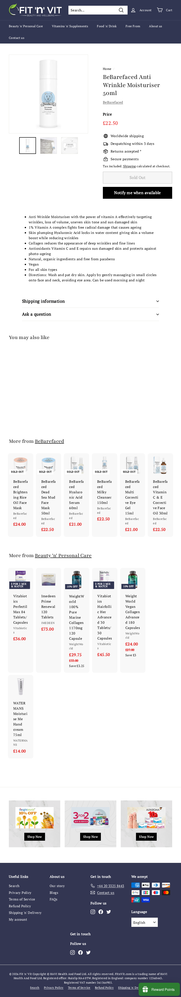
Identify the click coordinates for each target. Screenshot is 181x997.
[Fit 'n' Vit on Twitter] (108, 911)
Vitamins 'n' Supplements (70, 26)
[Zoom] (48, 94)
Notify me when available (137, 192)
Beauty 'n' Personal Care (26, 26)
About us (155, 26)
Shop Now (34, 837)
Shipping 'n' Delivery (25, 912)
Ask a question (36, 314)
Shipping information (43, 301)
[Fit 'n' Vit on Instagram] (92, 911)
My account (18, 919)
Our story (57, 886)
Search (14, 886)
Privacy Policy (20, 892)
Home (107, 69)
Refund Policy (20, 906)
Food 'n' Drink (107, 26)
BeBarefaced (113, 102)
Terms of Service (22, 899)
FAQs (54, 899)
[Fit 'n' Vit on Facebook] (100, 911)
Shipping (129, 166)
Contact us (16, 38)
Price (107, 114)
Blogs (54, 892)
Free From (133, 26)
